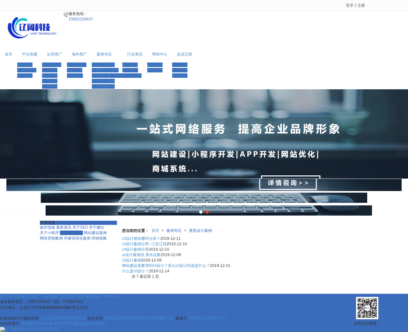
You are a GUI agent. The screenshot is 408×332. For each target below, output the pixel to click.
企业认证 (49, 81)
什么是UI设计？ (135, 271)
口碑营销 (49, 86)
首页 (8, 54)
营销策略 (155, 70)
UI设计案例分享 (135, 249)
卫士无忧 (49, 70)
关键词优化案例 (105, 70)
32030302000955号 (32, 329)
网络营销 (81, 323)
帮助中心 (159, 54)
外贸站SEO (76, 65)
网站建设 (25, 65)
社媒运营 (74, 70)
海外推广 (79, 54)
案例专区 (104, 54)
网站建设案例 (95, 233)
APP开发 (25, 75)
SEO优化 (98, 323)
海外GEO (75, 75)
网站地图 (158, 318)
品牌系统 (51, 296)
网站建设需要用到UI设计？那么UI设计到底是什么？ (166, 265)
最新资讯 (63, 227)
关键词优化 (51, 65)
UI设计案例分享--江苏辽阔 (144, 244)
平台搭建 (29, 54)
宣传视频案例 (103, 86)
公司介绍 (179, 65)
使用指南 (93, 296)
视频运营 (49, 75)
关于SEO (130, 70)
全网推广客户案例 (107, 75)
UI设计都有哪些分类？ (141, 238)
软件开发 (45, 323)
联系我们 (179, 75)
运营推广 (54, 54)
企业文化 (179, 70)
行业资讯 (134, 54)
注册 (361, 5)
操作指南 (155, 65)
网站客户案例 (103, 65)
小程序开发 (26, 70)
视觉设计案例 (103, 81)
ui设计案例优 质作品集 (141, 255)
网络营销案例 (51, 238)
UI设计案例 (131, 260)
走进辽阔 (184, 54)
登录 (349, 5)
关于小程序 (132, 75)
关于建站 (130, 65)
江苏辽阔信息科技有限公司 (63, 318)
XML (171, 318)
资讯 (80, 296)
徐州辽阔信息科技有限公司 (126, 318)
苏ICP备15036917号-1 (207, 318)
